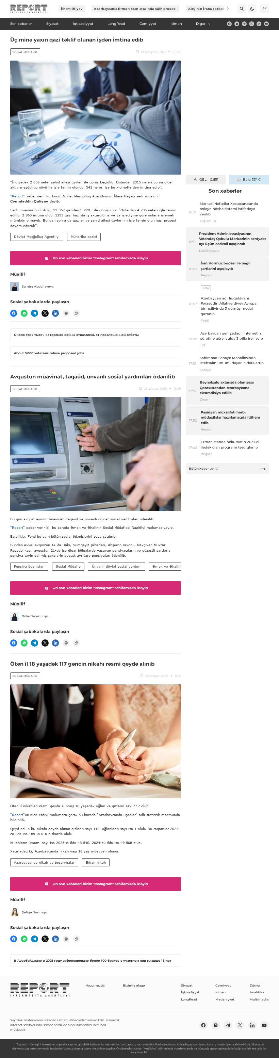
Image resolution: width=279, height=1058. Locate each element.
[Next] (225, 8)
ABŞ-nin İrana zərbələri (208, 9)
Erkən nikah (96, 862)
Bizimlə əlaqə (134, 985)
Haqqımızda (94, 985)
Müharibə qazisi (84, 236)
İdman (220, 992)
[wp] (24, 313)
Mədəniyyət (224, 999)
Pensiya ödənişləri (29, 566)
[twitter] (251, 23)
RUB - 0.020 (208, 179)
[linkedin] (259, 23)
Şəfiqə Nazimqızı (35, 912)
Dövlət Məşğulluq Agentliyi (37, 236)
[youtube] (266, 23)
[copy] (76, 313)
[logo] (29, 8)
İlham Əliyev (72, 9)
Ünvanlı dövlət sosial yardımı (117, 566)
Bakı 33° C (252, 179)
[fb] (229, 23)
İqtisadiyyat (190, 992)
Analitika (257, 992)
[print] (66, 313)
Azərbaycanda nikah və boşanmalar (44, 862)
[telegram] (244, 23)
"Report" (17, 527)
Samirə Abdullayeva (37, 286)
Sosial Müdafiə (68, 566)
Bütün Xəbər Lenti (203, 468)
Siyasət (187, 985)
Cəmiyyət (223, 985)
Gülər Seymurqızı (36, 616)
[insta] (236, 23)
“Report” (17, 196)
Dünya (255, 985)
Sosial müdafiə (25, 52)
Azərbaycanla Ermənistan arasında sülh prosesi (135, 9)
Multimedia (259, 999)
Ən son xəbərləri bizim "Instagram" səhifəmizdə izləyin (100, 258)
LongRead (189, 999)
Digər (201, 23)
